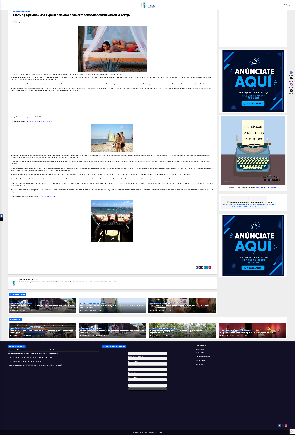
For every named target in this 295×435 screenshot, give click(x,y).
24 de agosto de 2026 (18, 335)
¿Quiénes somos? (201, 345)
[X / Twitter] (287, 5)
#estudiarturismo (259, 204)
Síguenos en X (200, 360)
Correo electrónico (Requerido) (135, 356)
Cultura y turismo (225, 330)
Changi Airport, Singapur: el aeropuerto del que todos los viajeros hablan (176, 332)
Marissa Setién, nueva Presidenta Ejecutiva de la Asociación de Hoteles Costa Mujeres (112, 306)
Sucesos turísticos (101, 303)
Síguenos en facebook (203, 356)
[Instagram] (289, 5)
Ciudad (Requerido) (133, 372)
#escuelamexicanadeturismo (244, 204)
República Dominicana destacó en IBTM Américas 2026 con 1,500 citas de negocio (41, 332)
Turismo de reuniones (26, 328)
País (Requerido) (132, 377)
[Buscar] (292, 5)
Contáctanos (200, 349)
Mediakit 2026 (200, 353)
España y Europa (173, 328)
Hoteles (15, 11)
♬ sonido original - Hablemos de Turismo (244, 206)
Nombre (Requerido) (133, 351)
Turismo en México (27, 303)
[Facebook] (284, 5)
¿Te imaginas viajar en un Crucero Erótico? (39, 121)
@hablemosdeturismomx (245, 199)
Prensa (29, 335)
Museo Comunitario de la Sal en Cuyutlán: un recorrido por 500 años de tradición (42, 306)
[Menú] (3, 5)
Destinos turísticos (235, 330)
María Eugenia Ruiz (172, 335)
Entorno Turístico (25, 20)
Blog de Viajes (154, 328)
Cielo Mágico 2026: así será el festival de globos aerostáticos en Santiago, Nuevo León (35, 365)
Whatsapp (130, 382)
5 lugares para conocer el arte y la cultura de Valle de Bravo (246, 332)
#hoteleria (232, 204)
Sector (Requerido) (133, 361)
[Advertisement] (112, 104)
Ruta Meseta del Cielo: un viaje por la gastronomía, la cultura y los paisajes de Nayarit (179, 306)
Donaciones (199, 364)
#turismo (226, 204)
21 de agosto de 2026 (158, 335)
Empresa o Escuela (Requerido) (136, 367)
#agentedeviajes (270, 204)
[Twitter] (20, 285)
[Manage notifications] (291, 431)
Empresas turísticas (85, 303)
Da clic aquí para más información (266, 187)
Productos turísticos (24, 11)
